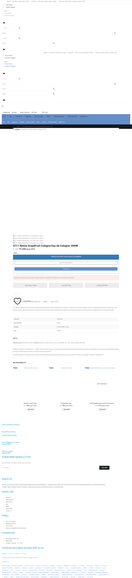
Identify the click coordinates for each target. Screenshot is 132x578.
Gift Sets (34, 112)
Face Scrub (24, 574)
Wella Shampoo (55, 572)
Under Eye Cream (32, 570)
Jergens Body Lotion (104, 574)
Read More (31, 409)
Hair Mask (38, 568)
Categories (6, 112)
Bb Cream (24, 568)
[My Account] (3, 19)
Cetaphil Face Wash (34, 574)
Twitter (17, 293)
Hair (10, 116)
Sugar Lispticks (65, 572)
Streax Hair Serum (79, 574)
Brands (14, 112)
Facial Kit (17, 568)
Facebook (14, 293)
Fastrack (18, 570)
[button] (59, 11)
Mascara (98, 568)
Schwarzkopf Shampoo (101, 572)
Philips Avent (81, 577)
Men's (38, 122)
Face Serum (90, 577)
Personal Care (72, 116)
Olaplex (21, 572)
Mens (48, 116)
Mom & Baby (38, 116)
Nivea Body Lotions (91, 574)
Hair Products (44, 565)
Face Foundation (77, 570)
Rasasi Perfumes (6, 572)
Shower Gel (49, 570)
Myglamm (90, 572)
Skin (4, 116)
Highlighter (66, 565)
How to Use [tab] (54, 301)
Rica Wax (42, 570)
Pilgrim (91, 568)
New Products (25, 112)
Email (21, 293)
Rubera (6, 577)
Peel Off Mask (5, 574)
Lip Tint (24, 570)
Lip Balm (52, 565)
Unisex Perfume (6, 565)
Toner (67, 568)
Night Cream (75, 572)
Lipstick (59, 565)
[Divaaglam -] (15, 107)
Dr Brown (97, 565)
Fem (85, 570)
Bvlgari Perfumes (93, 570)
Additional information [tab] (32, 301)
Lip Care (37, 565)
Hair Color (73, 577)
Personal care (53, 122)
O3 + (12, 570)
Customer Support (10, 7)
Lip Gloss (104, 565)
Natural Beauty (59, 116)
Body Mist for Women (31, 572)
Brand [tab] (45, 301)
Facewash (83, 572)
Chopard (102, 570)
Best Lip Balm (15, 574)
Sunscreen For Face (60, 570)
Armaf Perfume (35, 577)
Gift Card (44, 112)
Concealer (81, 565)
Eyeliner (31, 568)
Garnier (43, 574)
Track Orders (9, 5)
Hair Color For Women (53, 574)
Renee (69, 570)
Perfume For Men (28, 565)
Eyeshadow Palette (76, 568)
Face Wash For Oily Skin (49, 568)
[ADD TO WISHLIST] (17, 298)
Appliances (84, 116)
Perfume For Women (17, 565)
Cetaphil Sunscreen (54, 577)
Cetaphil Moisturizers (67, 574)
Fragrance (18, 116)
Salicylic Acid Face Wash (22, 577)
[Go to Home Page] (13, 127)
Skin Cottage (65, 577)
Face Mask (89, 565)
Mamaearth (44, 577)
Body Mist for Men (44, 572)
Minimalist (60, 568)
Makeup (28, 116)
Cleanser (85, 568)
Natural (44, 122)
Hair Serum (74, 565)
